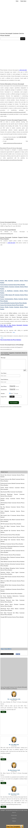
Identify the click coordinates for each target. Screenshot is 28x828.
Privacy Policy (14, 815)
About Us (14, 812)
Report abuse (23, 1)
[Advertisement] (14, 17)
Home (17, 1)
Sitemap (14, 821)
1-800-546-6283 (23, 70)
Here (14, 332)
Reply (3, 711)
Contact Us (14, 818)
